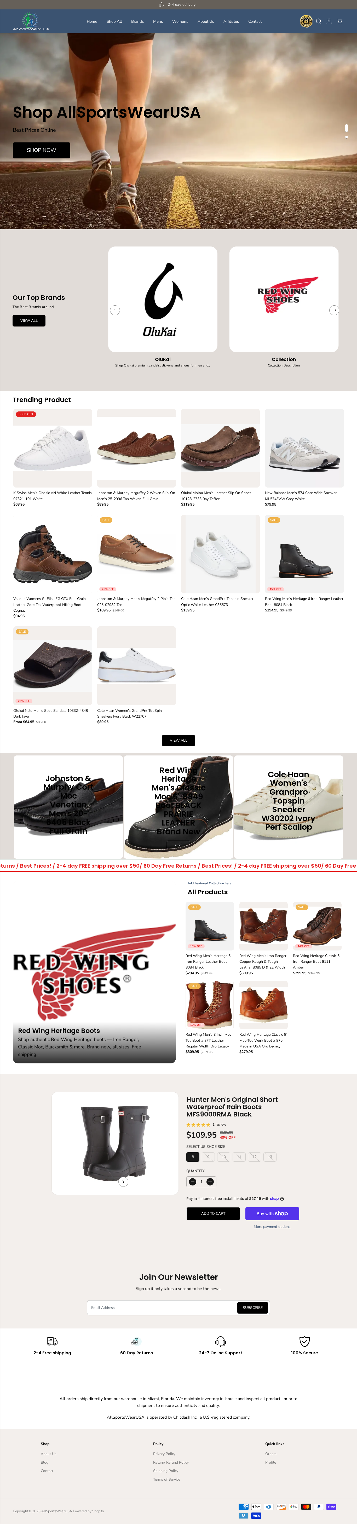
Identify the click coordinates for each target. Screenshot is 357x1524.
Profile (270, 1462)
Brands (137, 21)
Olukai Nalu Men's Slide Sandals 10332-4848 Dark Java (50, 713)
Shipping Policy (165, 1470)
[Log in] (329, 21)
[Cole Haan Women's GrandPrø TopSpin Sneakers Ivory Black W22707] (136, 665)
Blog (44, 1462)
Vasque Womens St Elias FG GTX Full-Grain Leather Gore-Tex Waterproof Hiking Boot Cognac (49, 604)
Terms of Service (166, 1479)
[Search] (318, 21)
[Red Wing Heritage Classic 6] (263, 1005)
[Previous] (115, 310)
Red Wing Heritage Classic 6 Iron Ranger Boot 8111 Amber (316, 961)
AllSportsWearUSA (56, 1511)
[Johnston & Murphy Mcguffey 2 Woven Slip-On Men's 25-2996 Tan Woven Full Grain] (136, 448)
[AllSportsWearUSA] (31, 21)
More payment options (272, 1226)
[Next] (334, 310)
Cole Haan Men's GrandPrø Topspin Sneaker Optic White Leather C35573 (217, 601)
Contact (255, 21)
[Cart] (339, 21)
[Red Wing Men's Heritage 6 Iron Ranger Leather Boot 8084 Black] (304, 554)
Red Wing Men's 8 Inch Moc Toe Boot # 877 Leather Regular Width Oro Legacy (208, 1040)
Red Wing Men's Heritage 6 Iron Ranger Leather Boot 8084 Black (304, 601)
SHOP (178, 845)
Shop (68, 844)
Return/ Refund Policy (171, 1462)
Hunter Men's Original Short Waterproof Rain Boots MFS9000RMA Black (232, 1107)
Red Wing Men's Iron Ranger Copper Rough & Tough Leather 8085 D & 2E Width (262, 961)
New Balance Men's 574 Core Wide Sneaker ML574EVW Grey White (301, 495)
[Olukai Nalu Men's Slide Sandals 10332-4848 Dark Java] (52, 665)
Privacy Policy (164, 1453)
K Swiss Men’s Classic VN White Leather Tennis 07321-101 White (52, 495)
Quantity (195, 1170)
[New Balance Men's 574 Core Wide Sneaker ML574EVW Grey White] (304, 448)
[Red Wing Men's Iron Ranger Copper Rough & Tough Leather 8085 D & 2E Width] (263, 926)
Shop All (114, 21)
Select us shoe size (205, 1146)
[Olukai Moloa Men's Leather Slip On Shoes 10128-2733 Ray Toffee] (220, 448)
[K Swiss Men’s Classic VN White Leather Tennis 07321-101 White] (52, 448)
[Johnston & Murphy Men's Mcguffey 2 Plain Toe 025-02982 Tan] (136, 554)
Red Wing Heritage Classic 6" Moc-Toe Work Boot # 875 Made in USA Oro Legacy (263, 1040)
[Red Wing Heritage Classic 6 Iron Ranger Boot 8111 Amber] (317, 926)
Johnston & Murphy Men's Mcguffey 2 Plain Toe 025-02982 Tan (136, 601)
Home (92, 21)
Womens (180, 21)
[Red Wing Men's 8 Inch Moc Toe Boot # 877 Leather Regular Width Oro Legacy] (210, 1005)
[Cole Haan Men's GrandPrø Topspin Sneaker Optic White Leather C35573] (220, 554)
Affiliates (231, 21)
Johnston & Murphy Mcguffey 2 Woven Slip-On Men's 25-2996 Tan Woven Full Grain (136, 495)
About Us (206, 21)
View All (29, 320)
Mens (158, 21)
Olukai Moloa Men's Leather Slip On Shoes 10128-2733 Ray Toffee (216, 495)
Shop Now (41, 150)
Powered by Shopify (88, 1511)
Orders (271, 1453)
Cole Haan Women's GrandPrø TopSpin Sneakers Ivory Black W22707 (129, 713)
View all (178, 740)
